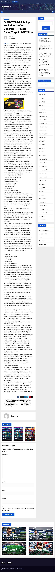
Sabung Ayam (42, 233)
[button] (50, 11)
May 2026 (41, 105)
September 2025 (43, 134)
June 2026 (42, 102)
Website (4, 498)
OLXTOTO (5, 6)
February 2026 (43, 116)
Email (4, 490)
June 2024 (42, 187)
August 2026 (42, 94)
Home (53, 569)
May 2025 (41, 148)
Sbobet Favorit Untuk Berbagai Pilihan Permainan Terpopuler (45, 40)
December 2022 (43, 220)
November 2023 (43, 212)
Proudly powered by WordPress (8, 568)
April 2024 (42, 195)
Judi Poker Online (43, 230)
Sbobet (41, 237)
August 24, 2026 (9, 553)
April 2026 (42, 109)
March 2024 (42, 198)
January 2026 (42, 119)
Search (41, 18)
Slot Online (6, 19)
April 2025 (41, 152)
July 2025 (41, 141)
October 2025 (42, 130)
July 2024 (41, 184)
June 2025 (42, 144)
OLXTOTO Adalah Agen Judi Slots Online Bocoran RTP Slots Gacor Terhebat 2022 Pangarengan (12, 403)
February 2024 (43, 202)
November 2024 (43, 170)
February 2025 (43, 159)
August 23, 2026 (35, 553)
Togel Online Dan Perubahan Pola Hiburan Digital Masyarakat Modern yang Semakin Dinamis (45, 72)
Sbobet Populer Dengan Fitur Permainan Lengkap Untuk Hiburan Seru (45, 55)
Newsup (20, 568)
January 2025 (42, 162)
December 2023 (43, 209)
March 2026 (42, 112)
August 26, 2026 (9, 538)
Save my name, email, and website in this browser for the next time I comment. (18, 509)
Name (4, 482)
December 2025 (43, 123)
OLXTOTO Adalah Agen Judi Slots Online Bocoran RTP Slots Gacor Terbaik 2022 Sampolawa (24, 403)
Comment (5, 454)
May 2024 (41, 191)
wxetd (11, 36)
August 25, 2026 (35, 538)
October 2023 (42, 216)
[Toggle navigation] (26, 12)
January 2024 (42, 205)
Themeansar (3, 569)
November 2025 (43, 127)
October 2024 (42, 173)
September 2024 (43, 177)
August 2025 (42, 137)
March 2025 (42, 155)
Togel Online (42, 244)
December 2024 (43, 166)
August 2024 (42, 180)
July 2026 (41, 98)
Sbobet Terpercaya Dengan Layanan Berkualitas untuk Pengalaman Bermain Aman (44, 62)
